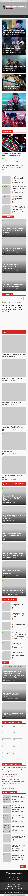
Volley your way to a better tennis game (6, 645)
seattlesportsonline (7, 776)
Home (9, 884)
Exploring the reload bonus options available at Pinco (14, 143)
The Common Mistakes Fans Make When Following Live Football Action (13, 554)
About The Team (10, 888)
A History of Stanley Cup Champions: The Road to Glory (6, 189)
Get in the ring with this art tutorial (14, 368)
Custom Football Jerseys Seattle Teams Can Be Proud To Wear (13, 498)
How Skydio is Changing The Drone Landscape (7, 809)
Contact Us (19, 888)
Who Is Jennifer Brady (6, 626)
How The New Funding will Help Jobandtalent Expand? (7, 799)
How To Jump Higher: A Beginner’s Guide (7, 857)
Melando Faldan (9, 34)
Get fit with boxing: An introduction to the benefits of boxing (14, 67)
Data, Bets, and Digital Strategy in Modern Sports (6, 180)
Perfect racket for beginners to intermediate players (6, 655)
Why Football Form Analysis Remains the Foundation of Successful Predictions (14, 516)
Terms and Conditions (13, 886)
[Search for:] (11, 866)
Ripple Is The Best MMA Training (14, 392)
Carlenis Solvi (8, 502)
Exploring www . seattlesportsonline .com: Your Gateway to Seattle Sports (14, 31)
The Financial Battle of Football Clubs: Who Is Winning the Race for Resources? (13, 535)
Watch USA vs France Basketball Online (7, 838)
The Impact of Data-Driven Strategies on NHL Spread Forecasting (11, 694)
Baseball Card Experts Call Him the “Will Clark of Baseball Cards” (6, 209)
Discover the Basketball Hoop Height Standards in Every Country (14, 85)
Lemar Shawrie (9, 109)
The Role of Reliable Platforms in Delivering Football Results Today (13, 591)
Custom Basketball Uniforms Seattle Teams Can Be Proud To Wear (13, 231)
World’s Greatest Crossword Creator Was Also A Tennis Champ (6, 635)
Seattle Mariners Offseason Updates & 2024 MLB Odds (6, 199)
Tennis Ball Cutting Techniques (6, 606)
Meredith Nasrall (9, 88)
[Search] (24, 16)
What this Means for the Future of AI (7, 828)
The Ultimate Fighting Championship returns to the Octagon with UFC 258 (14, 416)
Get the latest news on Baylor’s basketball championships (11, 266)
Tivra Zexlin (7, 158)
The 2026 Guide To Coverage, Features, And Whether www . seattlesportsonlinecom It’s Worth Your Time (13, 308)
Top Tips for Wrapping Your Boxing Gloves (14, 465)
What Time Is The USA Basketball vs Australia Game (7, 848)
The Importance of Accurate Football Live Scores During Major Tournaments (13, 572)
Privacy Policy (16, 884)
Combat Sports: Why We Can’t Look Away (14, 344)
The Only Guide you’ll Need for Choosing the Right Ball (6, 616)
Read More (6, 173)
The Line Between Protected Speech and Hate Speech (7, 818)
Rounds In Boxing (14, 441)
